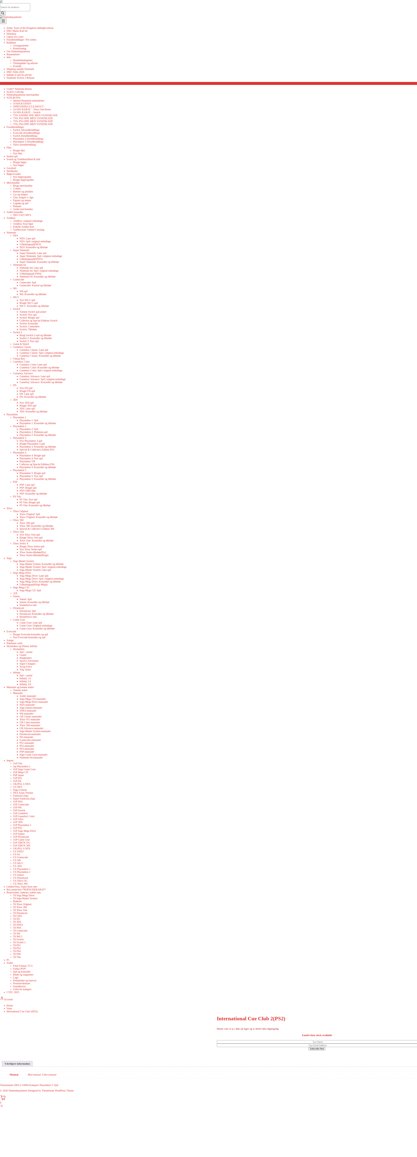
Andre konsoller (15, 212)
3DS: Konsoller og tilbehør (33, 411)
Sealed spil (12, 156)
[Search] (3, 13)
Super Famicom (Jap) (24, 798)
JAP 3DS (18, 822)
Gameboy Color (21, 361)
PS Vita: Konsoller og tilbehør (35, 505)
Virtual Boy (19, 358)
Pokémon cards (14, 643)
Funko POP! (19, 968)
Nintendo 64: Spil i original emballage (39, 270)
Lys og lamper (20, 194)
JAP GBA (18, 819)
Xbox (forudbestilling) (24, 144)
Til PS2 (17, 948)
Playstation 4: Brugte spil (32, 455)
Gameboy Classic (22, 347)
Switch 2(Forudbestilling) (26, 130)
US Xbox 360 (20, 883)
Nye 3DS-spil (27, 402)
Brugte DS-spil (27, 391)
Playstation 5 (19, 470)
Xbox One (18, 531)
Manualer (18, 693)
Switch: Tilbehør (28, 329)
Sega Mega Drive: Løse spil (34, 575)
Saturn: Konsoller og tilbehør (34, 602)
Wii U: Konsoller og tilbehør (34, 306)
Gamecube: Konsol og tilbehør (35, 285)
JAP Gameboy (20, 813)
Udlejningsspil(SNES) (31, 259)
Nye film (17, 153)
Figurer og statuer (22, 200)
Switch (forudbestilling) (25, 135)
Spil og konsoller (21, 971)
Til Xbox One (20, 910)
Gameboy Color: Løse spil (33, 364)
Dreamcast (18, 608)
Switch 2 (17, 332)
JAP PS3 (17, 828)
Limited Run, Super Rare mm (22, 886)
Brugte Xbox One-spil (31, 537)
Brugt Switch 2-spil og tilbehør (35, 335)
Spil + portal (26, 652)
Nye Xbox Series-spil (31, 549)
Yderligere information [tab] (17, 1063)
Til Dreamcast (20, 913)
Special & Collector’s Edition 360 (37, 528)
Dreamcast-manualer (30, 734)
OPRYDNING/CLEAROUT (28, 106)
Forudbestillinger (15, 127)
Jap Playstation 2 (21, 766)
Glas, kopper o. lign (23, 197)
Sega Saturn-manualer (31, 707)
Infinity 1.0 (25, 678)
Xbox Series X (20, 543)
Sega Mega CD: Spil (30, 590)
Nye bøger (18, 165)
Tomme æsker (20, 690)
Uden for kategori (22, 989)
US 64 (16, 854)
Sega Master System (23, 561)
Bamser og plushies (23, 191)
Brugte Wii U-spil (29, 303)
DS (14, 385)
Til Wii (16, 933)
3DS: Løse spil (27, 408)
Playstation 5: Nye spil (31, 476)
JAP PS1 (17, 778)
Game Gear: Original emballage (36, 625)
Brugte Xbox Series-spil (32, 546)
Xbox (9, 508)
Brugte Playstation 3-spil (32, 443)
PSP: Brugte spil (28, 487)
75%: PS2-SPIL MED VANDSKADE (33, 118)
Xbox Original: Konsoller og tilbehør (39, 517)
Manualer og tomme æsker (20, 687)
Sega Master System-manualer (35, 731)
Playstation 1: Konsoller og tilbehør (38, 423)
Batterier (17, 901)
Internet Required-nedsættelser (28, 100)
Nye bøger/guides (22, 176)
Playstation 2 (19, 426)
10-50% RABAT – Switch (26, 112)
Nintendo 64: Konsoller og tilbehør (38, 276)
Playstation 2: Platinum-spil (34, 432)
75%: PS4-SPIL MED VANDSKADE (33, 124)
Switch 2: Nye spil (29, 341)
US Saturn (18, 874)
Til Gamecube (20, 930)
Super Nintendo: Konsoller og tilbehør (39, 262)
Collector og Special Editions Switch (38, 320)
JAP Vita (17, 763)
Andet (10, 962)
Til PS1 (17, 945)
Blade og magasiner (23, 974)
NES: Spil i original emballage (35, 241)
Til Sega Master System (25, 898)
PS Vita (17, 496)
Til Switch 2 (19, 942)
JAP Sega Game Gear (24, 769)
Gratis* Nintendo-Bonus (19, 88)
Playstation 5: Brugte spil (32, 473)
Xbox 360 (18, 520)
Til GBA (17, 916)
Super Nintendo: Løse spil (33, 253)
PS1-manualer (27, 743)
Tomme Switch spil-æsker (33, 311)
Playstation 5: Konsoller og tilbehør (38, 479)
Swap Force (26, 666)
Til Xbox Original (22, 904)
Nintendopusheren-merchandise (23, 94)
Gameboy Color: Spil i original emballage (41, 370)
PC (8, 960)
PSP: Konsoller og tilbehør (33, 493)
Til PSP (17, 954)
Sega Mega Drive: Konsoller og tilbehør (40, 581)
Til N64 (17, 927)
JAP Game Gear (21, 839)
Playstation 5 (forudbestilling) (28, 141)
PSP (15, 481)
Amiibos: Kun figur (23, 223)
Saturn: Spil (26, 599)
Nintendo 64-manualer (31, 757)
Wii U (16, 297)
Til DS (16, 918)
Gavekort (11, 168)
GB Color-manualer (30, 722)
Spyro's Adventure (29, 660)
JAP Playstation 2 (22, 825)
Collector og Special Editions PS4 (37, 464)
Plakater (17, 206)
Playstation (12, 414)
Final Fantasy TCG (23, 965)
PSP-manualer (27, 751)
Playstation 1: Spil (29, 420)
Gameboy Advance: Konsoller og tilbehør (41, 382)
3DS (15, 399)
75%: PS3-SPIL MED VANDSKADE (33, 121)
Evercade (11, 631)
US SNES (18, 851)
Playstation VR (27, 461)
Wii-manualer (26, 713)
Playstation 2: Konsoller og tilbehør (38, 435)
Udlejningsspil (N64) (30, 273)
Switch (16, 308)
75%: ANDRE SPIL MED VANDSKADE (35, 115)
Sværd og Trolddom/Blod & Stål (23, 159)
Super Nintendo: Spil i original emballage (41, 256)
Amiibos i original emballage (28, 220)
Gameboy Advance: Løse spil (35, 376)
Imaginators (26, 657)
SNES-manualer (28, 710)
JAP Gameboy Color (24, 816)
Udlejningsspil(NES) (30, 244)
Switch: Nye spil (28, 314)
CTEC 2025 (13, 992)
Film (9, 147)
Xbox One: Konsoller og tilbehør (37, 540)
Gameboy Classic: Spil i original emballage (42, 352)
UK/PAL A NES (21, 784)
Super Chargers (28, 663)
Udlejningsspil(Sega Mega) (34, 584)
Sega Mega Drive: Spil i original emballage (42, 578)
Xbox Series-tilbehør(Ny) (33, 552)
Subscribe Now (317, 1049)
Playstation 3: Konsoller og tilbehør (38, 446)
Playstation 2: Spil (29, 429)
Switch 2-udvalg (15, 91)
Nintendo (11, 232)
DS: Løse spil (27, 394)
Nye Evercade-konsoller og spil (29, 637)
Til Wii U (18, 936)
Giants (23, 655)
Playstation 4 (19, 452)
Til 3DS (17, 921)
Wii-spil (24, 291)
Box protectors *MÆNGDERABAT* (26, 889)
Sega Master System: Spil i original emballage (43, 567)
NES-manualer (27, 704)
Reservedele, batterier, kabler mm (24, 892)
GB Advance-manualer (31, 728)
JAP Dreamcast (21, 836)
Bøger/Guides (14, 174)
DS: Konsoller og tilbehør (33, 396)
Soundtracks (19, 986)
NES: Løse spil (27, 238)
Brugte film (19, 150)
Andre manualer (28, 696)
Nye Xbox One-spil (30, 534)
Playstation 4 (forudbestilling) (28, 138)
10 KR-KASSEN (22, 103)
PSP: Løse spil (27, 484)
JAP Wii (17, 807)
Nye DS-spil (26, 388)
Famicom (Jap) (20, 795)
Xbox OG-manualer (30, 719)
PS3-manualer (27, 748)
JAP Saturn (19, 833)
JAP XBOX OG (21, 842)
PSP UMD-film (28, 490)
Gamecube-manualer (30, 740)
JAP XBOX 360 (21, 845)
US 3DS (17, 866)
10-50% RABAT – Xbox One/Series (32, 109)
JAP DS (17, 781)
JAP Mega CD (20, 772)
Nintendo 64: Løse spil (31, 267)
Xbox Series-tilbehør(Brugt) (34, 555)
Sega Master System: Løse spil (35, 569)
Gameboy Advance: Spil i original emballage (43, 379)
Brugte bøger (20, 162)
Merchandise (13, 182)
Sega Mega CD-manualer (33, 699)
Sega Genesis (20, 789)
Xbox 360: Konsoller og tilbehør (36, 525)
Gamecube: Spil (28, 282)
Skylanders (18, 649)
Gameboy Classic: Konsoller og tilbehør (40, 355)
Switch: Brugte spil (29, 317)
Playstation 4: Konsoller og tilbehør (38, 467)
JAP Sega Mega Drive (24, 831)
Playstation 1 (19, 417)
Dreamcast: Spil (28, 611)
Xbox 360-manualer (30, 725)
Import (10, 760)
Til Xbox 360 (20, 907)
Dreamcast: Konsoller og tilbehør (37, 613)
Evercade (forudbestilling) (26, 132)
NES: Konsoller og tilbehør (34, 247)
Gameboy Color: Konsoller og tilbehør (39, 367)
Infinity (17, 672)
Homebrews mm (28, 605)
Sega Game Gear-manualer (33, 754)
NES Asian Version (23, 792)
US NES (17, 787)
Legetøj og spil (20, 203)
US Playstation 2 (21, 872)
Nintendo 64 (19, 264)
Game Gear (19, 619)
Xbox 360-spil (27, 523)
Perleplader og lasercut (24, 980)
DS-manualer (26, 737)
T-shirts (17, 188)
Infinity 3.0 (25, 684)
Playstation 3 (19, 438)
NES (15, 235)
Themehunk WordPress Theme (58, 1090)
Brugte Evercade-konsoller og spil (30, 634)
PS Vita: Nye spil (28, 499)
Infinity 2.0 (25, 681)
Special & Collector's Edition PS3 (37, 449)
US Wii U (18, 863)
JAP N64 (17, 801)
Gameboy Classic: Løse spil (34, 350)
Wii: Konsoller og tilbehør (33, 294)
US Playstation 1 (21, 869)
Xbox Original (20, 511)
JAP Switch (19, 810)
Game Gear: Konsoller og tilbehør (37, 628)
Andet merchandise (23, 209)
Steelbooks (12, 171)
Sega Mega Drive (22, 572)
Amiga (10, 640)
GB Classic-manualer (31, 716)
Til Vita (17, 957)
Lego (15, 977)
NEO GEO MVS (22, 215)
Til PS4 (17, 951)
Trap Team (25, 669)
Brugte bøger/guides (23, 179)
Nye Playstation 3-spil (31, 440)
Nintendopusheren (17, 1090)
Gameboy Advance (23, 373)
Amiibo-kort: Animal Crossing (28, 229)
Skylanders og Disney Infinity (22, 646)
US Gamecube (20, 857)
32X (15, 593)
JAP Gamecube (21, 804)
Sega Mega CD (21, 587)
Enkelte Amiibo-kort (23, 226)
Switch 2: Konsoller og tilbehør (36, 338)
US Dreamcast (20, 877)
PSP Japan (18, 775)
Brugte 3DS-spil (28, 405)
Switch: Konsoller (29, 323)
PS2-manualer (27, 745)
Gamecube (18, 279)
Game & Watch (21, 344)
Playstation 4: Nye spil (31, 458)
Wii (15, 288)
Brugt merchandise (22, 185)
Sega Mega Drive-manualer (34, 701)
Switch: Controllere (30, 326)
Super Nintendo (21, 250)
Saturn (16, 596)
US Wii (17, 860)
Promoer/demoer (21, 983)
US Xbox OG (20, 880)
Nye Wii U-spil (27, 300)
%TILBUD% (14, 97)
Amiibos (11, 218)
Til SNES (18, 924)
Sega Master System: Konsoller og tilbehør (42, 564)
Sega (9, 558)
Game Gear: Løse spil (31, 622)
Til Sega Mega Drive (24, 895)
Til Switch (18, 939)
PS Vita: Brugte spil (30, 502)
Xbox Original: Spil (30, 514)
